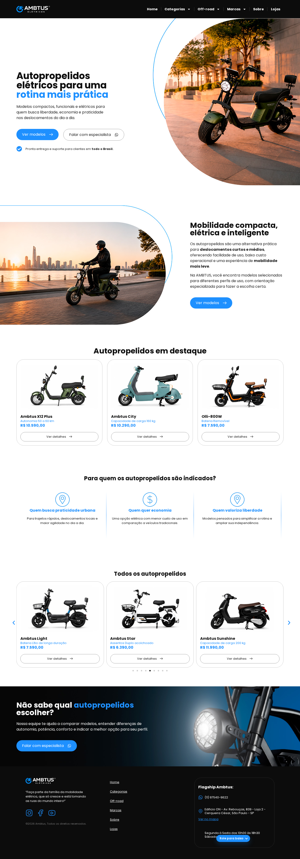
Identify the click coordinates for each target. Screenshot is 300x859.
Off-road (206, 9)
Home (152, 9)
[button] (13, 623)
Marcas (233, 9)
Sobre (258, 9)
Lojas (275, 9)
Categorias (175, 9)
